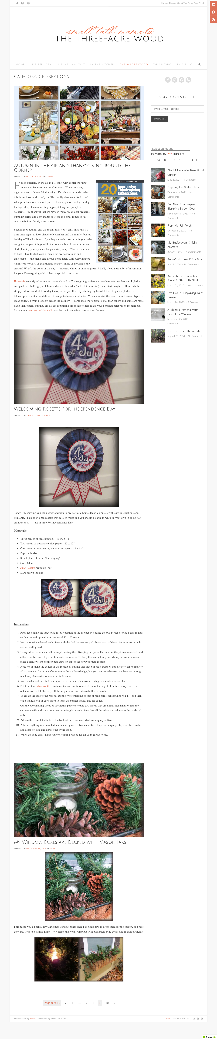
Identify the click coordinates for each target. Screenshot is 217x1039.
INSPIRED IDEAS (41, 64)
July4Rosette (27, 568)
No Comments (193, 251)
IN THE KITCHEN (102, 64)
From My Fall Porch (179, 225)
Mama (50, 176)
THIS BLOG (185, 64)
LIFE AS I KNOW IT (71, 64)
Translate (178, 154)
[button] (199, 64)
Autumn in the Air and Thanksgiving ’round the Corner (72, 168)
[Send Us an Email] (16, 3)
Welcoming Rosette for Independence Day (64, 409)
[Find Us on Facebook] (22, 3)
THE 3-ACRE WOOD (134, 64)
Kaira (32, 1019)
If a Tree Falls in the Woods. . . (185, 331)
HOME (20, 64)
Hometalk (20, 281)
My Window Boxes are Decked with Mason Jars (70, 842)
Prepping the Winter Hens (183, 187)
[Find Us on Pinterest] (28, 3)
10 (107, 1003)
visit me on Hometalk (40, 310)
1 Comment (190, 179)
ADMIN (167, 1018)
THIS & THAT (162, 64)
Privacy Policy (181, 1019)
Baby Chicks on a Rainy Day (184, 259)
